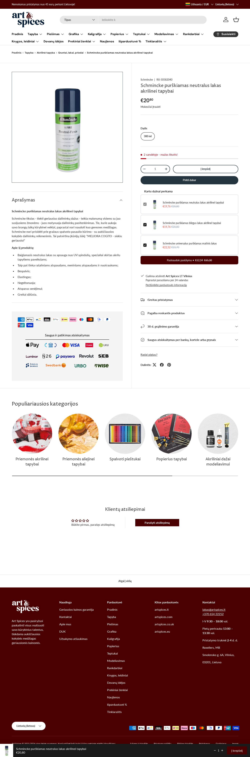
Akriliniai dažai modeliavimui (218, 462)
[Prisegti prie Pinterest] (169, 364)
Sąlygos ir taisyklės (139, 743)
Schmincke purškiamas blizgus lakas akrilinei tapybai (192, 222)
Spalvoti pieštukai (125, 459)
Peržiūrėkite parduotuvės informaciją (166, 285)
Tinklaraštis (153, 41)
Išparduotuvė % (130, 41)
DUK (62, 631)
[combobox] (133, 20)
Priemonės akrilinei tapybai (32, 462)
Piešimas (53, 34)
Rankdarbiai (191, 34)
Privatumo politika (162, 743)
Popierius (117, 34)
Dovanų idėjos (54, 41)
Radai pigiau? (149, 354)
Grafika (74, 34)
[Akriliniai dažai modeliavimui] (218, 434)
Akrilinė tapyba (46, 52)
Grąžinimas (221, 743)
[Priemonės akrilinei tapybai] (32, 434)
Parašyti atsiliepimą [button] (157, 522)
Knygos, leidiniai (23, 41)
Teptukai (139, 34)
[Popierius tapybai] (171, 434)
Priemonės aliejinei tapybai (78, 462)
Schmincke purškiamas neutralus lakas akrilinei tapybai (193, 202)
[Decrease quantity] (215, 750)
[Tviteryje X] (154, 364)
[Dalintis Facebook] (161, 364)
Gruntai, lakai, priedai (71, 52)
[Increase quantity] (222, 750)
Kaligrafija (95, 34)
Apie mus (65, 624)
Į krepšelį (205, 168)
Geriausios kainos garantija (76, 609)
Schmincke (147, 79)
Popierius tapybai (171, 459)
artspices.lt (162, 609)
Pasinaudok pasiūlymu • (189, 260)
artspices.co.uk (164, 624)
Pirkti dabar (189, 180)
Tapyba (33, 34)
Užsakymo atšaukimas (73, 638)
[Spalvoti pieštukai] (125, 434)
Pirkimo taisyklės (185, 743)
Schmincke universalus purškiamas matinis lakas (190, 243)
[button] (236, 20)
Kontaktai (65, 617)
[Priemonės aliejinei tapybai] (78, 434)
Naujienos (107, 41)
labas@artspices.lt (213, 609)
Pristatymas (204, 743)
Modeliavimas (164, 34)
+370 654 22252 (213, 614)
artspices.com (163, 617)
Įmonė (235, 743)
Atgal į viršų (125, 581)
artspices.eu (162, 631)
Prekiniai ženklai (79, 41)
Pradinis (17, 34)
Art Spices (16, 743)
